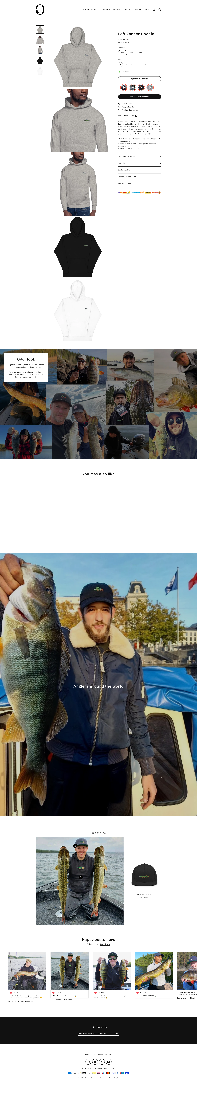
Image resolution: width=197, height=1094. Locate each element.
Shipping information (127, 177)
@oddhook (105, 944)
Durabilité (98, 1068)
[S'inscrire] (117, 1033)
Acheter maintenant (139, 97)
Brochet (117, 9)
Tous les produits (90, 9)
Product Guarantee (126, 156)
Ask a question (124, 183)
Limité (147, 9)
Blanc (140, 53)
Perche (106, 9)
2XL (144, 64)
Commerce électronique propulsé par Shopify (105, 1078)
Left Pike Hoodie (28, 1001)
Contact (107, 1068)
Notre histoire (87, 1068)
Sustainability (124, 170)
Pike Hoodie (68, 1000)
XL (138, 64)
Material (121, 163)
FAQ (113, 1068)
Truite (127, 9)
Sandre (137, 9)
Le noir (122, 53)
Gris (131, 53)
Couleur (121, 48)
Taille (120, 59)
